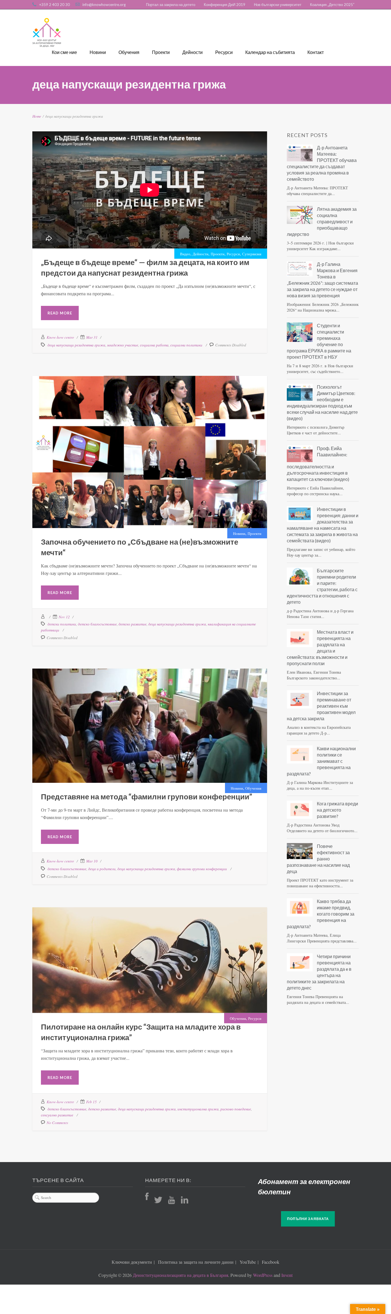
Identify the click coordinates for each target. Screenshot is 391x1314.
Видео (185, 253)
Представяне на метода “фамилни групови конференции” (150, 706)
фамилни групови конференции (202, 868)
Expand (135, 447)
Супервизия (251, 253)
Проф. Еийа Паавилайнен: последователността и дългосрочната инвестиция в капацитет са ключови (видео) (318, 464)
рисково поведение (235, 1109)
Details (164, 447)
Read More (60, 313)
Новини (98, 52)
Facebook (270, 1262)
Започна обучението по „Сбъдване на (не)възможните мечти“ (149, 425)
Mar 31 (92, 337)
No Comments (57, 1122)
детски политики (62, 624)
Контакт (315, 52)
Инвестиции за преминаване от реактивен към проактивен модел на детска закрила (321, 706)
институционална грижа (198, 1109)
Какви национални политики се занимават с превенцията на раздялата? (321, 761)
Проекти (161, 52)
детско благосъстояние (97, 624)
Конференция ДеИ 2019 (224, 4)
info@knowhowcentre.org (104, 4)
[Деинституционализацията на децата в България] (46, 32)
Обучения (129, 52)
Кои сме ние (64, 52)
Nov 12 (64, 616)
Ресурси (224, 52)
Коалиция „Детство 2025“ (332, 4)
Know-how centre (60, 337)
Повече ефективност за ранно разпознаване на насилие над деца (318, 858)
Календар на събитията (270, 52)
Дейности (192, 52)
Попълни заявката (308, 1219)
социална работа (154, 345)
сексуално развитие (57, 1115)
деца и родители (102, 868)
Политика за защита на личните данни (196, 1262)
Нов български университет (277, 4)
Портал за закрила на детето (170, 4)
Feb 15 (91, 1101)
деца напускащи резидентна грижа (76, 345)
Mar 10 (92, 861)
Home (36, 116)
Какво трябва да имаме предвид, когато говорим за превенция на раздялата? (320, 913)
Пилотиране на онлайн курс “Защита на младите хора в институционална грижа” (149, 942)
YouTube (248, 1262)
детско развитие (133, 624)
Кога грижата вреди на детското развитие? (337, 810)
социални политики (186, 345)
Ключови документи (132, 1262)
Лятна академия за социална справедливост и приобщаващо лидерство (322, 221)
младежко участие (122, 345)
